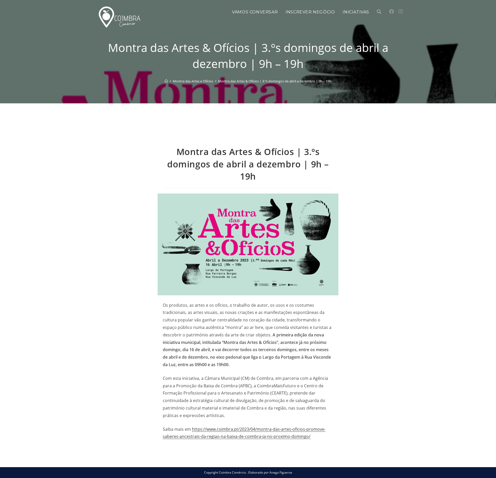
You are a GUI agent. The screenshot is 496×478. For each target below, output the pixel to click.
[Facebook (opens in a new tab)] (391, 11)
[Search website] (379, 12)
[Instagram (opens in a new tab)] (400, 11)
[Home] (166, 81)
